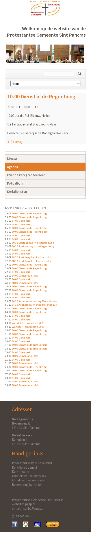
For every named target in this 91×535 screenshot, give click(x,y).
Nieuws (12, 158)
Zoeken (56, 1)
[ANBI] (37, 526)
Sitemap (44, 1)
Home (33, 1)
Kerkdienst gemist (24, 467)
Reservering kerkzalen (27, 485)
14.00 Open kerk (21, 220)
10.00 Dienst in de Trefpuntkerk (29, 344)
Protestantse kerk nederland (32, 463)
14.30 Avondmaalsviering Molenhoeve (34, 301)
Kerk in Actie (20, 472)
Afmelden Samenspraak (28, 480)
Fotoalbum (15, 183)
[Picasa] (25, 526)
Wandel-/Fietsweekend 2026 (28, 323)
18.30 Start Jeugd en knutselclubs (31, 257)
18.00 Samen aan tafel (25, 275)
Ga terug (16, 142)
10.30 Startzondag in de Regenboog (33, 242)
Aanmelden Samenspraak (29, 476)
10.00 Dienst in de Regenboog (29, 213)
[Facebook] (14, 526)
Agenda (12, 167)
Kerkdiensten (17, 191)
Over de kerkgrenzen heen (26, 175)
